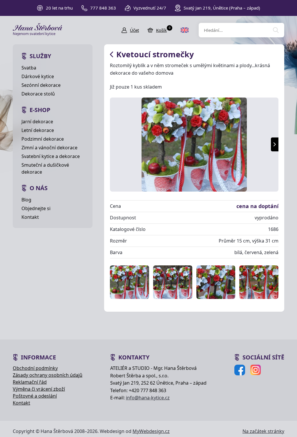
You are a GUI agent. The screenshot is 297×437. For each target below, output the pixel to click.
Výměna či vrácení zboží (39, 389)
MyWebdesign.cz (151, 431)
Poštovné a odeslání (35, 396)
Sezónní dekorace (41, 85)
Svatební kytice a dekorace (50, 156)
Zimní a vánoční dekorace (49, 147)
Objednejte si (35, 208)
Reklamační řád (30, 382)
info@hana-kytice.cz (148, 397)
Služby (40, 56)
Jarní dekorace (37, 121)
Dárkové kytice (37, 76)
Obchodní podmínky (35, 368)
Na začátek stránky (263, 431)
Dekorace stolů (38, 94)
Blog (26, 200)
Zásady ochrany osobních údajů (47, 375)
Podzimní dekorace (42, 139)
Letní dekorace (37, 130)
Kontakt (30, 217)
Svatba (28, 68)
